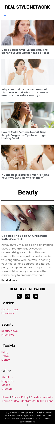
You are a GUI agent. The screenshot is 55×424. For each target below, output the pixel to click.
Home (5, 397)
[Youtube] (35, 296)
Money (5, 359)
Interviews (7, 313)
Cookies (36, 397)
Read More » (9, 280)
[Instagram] (27, 296)
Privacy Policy (20, 397)
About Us (7, 377)
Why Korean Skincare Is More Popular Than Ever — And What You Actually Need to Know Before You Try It (25, 92)
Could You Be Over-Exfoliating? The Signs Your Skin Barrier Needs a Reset (25, 51)
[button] (5, 16)
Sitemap (6, 388)
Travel (5, 356)
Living (4, 352)
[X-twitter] (19, 296)
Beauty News (9, 331)
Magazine (7, 381)
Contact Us (28, 401)
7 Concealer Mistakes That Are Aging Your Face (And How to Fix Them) (25, 176)
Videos (5, 385)
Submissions (45, 401)
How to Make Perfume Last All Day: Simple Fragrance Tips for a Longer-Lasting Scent (24, 135)
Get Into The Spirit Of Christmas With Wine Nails (24, 237)
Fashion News (10, 309)
